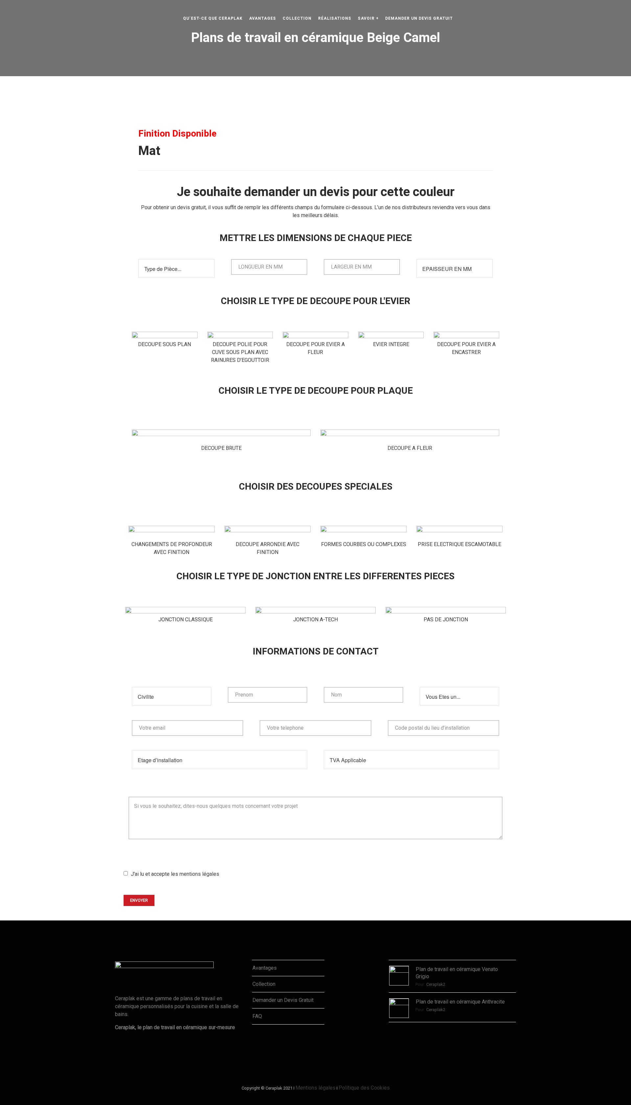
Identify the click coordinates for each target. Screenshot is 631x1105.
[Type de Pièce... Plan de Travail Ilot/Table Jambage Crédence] (176, 264)
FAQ (257, 1016)
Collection (263, 984)
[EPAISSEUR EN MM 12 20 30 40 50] (454, 264)
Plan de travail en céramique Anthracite (460, 1002)
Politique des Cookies (364, 1088)
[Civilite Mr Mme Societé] (171, 692)
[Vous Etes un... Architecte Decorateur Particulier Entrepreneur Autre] (459, 692)
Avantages (264, 968)
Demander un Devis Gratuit (283, 1000)
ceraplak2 (435, 984)
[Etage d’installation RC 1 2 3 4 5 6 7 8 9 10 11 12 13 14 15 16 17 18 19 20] (219, 755)
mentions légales (199, 874)
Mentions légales (315, 1088)
